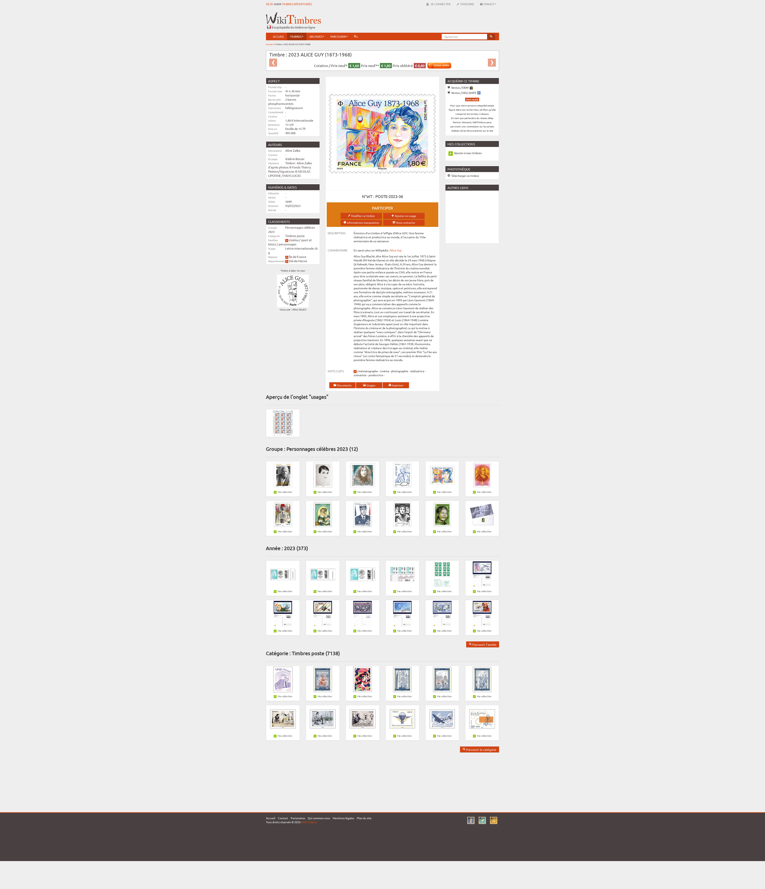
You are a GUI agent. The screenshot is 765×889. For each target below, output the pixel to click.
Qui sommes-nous (319, 818)
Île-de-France (297, 257)
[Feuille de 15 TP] (283, 422)
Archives (315, 36)
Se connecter (440, 4)
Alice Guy (396, 250)
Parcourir (338, 36)
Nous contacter (405, 222)
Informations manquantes (362, 222)
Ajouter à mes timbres (468, 153)
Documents (344, 385)
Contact (283, 818)
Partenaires (298, 818)
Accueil (278, 36)
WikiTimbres (309, 822)
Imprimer (397, 385)
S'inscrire (467, 4)
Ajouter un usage (405, 216)
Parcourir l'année (484, 644)
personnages (287, 244)
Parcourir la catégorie (480, 749)
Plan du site (364, 818)
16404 (277, 4)
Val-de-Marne (298, 261)
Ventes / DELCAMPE (464, 93)
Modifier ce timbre (363, 216)
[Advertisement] (426, 21)
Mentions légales (343, 818)
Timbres (295, 36)
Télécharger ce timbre (465, 175)
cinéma (294, 240)
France (489, 4)
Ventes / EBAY (460, 87)
